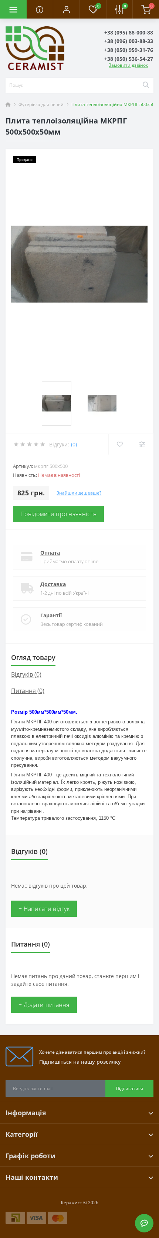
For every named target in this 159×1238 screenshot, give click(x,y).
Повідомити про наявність (58, 514)
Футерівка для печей (41, 104)
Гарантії (51, 615)
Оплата (50, 552)
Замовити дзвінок (128, 65)
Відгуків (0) (26, 674)
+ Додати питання (44, 1005)
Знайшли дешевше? (79, 493)
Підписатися (129, 1088)
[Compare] (142, 444)
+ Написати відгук (44, 909)
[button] (66, 9)
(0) (74, 444)
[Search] (145, 85)
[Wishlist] (119, 444)
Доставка (53, 584)
